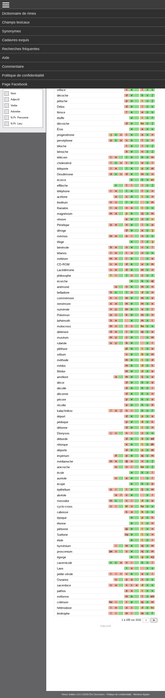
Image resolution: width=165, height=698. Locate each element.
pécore (61, 399)
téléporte (62, 168)
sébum (61, 354)
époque (62, 517)
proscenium (64, 551)
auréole (62, 478)
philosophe (64, 275)
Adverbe (15, 111)
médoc (61, 365)
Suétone (62, 534)
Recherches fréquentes (20, 49)
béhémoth (63, 320)
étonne (61, 523)
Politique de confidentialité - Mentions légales (128, 694)
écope (61, 484)
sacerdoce (64, 585)
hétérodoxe (64, 608)
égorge (61, 557)
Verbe (14, 105)
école (60, 472)
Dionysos (63, 433)
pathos (61, 591)
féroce (61, 112)
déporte (62, 450)
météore (62, 258)
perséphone (64, 140)
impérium (63, 455)
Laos (60, 568)
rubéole (62, 343)
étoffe (60, 118)
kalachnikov (65, 410)
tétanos (62, 253)
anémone (63, 287)
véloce (61, 89)
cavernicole (64, 562)
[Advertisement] (105, 657)
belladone (63, 292)
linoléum (62, 202)
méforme (63, 596)
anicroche (63, 467)
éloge (60, 242)
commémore (65, 298)
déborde (62, 439)
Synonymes (11, 31)
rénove (61, 219)
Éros (60, 129)
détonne (62, 427)
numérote (63, 309)
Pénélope (63, 225)
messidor (63, 501)
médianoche (65, 461)
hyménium (64, 546)
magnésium (64, 213)
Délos (61, 106)
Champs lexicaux (16, 22)
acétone (62, 196)
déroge (61, 230)
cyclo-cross (64, 506)
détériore (62, 332)
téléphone (63, 191)
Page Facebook (14, 84)
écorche (62, 281)
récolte (61, 405)
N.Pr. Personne (19, 117)
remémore (64, 303)
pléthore (62, 349)
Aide (5, 58)
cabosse (62, 512)
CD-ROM (63, 264)
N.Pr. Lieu (16, 123)
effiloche (62, 185)
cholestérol (64, 163)
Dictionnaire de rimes (19, 13)
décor (60, 382)
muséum (63, 337)
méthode (62, 360)
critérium (62, 602)
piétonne (62, 529)
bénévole (63, 247)
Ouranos (62, 579)
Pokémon (63, 315)
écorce (61, 180)
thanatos (62, 208)
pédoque (62, 422)
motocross (64, 326)
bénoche (62, 151)
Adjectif (15, 99)
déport (61, 416)
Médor (61, 371)
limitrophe (63, 613)
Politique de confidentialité (23, 75)
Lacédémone (65, 270)
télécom (62, 157)
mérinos (62, 236)
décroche (63, 123)
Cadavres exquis (15, 40)
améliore (62, 377)
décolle (61, 388)
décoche (62, 95)
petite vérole (65, 574)
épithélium (63, 489)
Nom (13, 93)
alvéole (61, 495)
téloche (61, 146)
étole (60, 540)
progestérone (65, 135)
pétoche (62, 101)
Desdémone (65, 174)
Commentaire (13, 67)
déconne (62, 394)
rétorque (62, 444)
